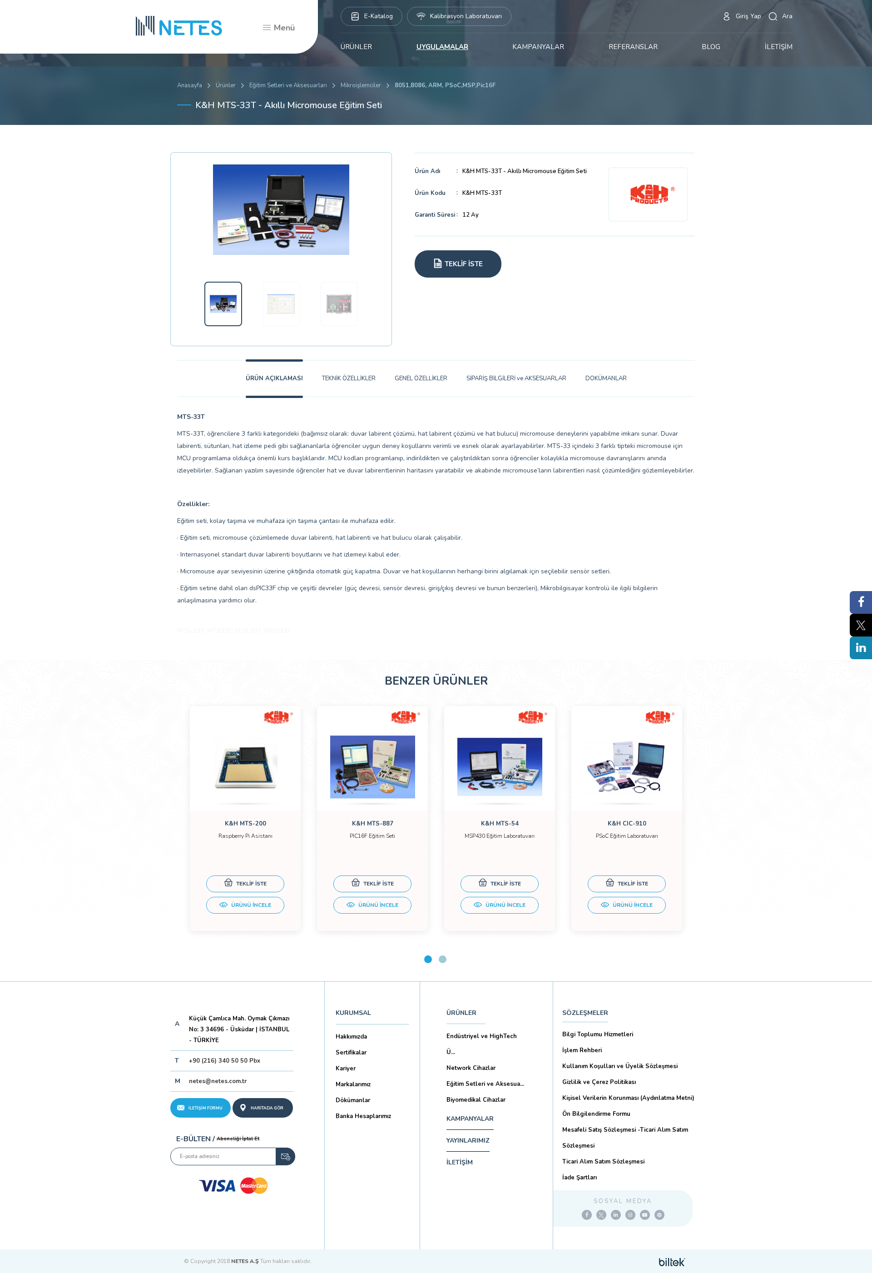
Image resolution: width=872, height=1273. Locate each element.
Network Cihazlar (470, 1068)
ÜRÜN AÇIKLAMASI (274, 378)
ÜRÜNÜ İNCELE (250, 905)
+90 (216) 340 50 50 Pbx (224, 1061)
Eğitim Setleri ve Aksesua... (485, 1084)
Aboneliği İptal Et (238, 1138)
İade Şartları (579, 1178)
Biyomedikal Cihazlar (475, 1100)
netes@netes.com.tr (218, 1081)
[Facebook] (587, 1215)
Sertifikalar (351, 1053)
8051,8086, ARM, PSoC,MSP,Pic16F (445, 85)
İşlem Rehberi (582, 1050)
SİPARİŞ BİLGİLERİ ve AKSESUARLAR (516, 378)
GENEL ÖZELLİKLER (421, 378)
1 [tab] (428, 959)
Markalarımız (353, 1084)
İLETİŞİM (779, 46)
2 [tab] (442, 959)
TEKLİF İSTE (251, 883)
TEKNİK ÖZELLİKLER (349, 378)
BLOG (711, 46)
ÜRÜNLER (356, 46)
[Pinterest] (659, 1215)
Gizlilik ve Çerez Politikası (599, 1082)
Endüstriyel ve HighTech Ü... (481, 1044)
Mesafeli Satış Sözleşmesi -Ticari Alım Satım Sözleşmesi (625, 1138)
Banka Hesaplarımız (363, 1116)
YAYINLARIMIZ (468, 1140)
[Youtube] (645, 1215)
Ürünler (226, 85)
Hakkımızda (351, 1037)
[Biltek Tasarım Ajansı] (672, 1261)
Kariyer (346, 1068)
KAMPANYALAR (538, 46)
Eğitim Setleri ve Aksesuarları (288, 85)
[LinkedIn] (616, 1215)
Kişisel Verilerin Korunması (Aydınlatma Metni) (628, 1098)
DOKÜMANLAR (606, 378)
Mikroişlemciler (361, 85)
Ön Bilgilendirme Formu (596, 1114)
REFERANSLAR (633, 46)
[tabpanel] (245, 818)
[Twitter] (601, 1215)
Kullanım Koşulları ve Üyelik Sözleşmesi (620, 1066)
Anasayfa (189, 85)
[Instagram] (630, 1215)
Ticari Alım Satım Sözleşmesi (603, 1162)
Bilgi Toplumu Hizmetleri (597, 1034)
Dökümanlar (353, 1100)
